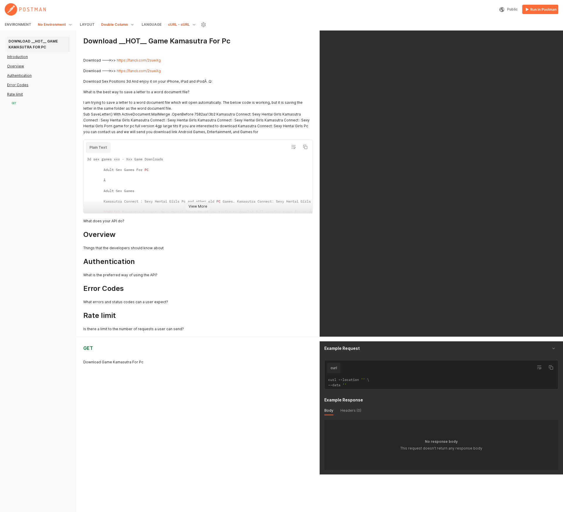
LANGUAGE (152, 24)
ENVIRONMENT (18, 24)
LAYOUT (87, 24)
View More (198, 206)
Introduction (17, 57)
